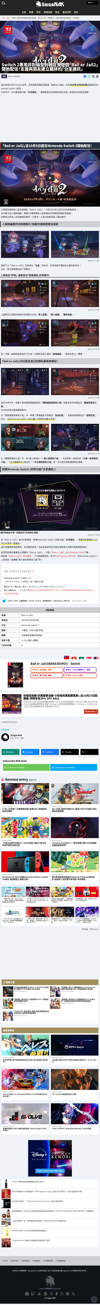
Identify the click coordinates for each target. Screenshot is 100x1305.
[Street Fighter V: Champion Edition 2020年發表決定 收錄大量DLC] (25, 1079)
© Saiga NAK (50, 1298)
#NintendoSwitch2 (72, 590)
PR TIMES (96, 260)
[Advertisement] (50, 119)
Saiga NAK (50, 4)
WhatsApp (10, 752)
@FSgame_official (66, 555)
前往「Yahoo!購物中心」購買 (79, 670)
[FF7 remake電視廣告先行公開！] (74, 1079)
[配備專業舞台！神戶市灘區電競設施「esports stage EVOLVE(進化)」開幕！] (25, 1113)
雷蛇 (86, 929)
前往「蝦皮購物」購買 (43, 670)
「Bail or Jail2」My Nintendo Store (67, 552)
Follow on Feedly (15, 767)
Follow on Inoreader (65, 767)
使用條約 (37, 1260)
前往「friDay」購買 (75, 675)
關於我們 (15, 1260)
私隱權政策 (49, 1260)
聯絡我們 (26, 1260)
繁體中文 (91, 3)
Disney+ (95, 929)
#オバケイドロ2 (57, 590)
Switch (6, 729)
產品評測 (67, 12)
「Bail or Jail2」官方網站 (19, 555)
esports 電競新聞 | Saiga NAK (50, 1288)
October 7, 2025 (80, 601)
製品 (57, 12)
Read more (90, 711)
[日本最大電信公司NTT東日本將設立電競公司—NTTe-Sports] (74, 1045)
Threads (68, 752)
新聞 (31, 12)
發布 (38, 12)
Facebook (49, 752)
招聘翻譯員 (61, 1260)
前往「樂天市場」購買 (43, 675)
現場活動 (48, 12)
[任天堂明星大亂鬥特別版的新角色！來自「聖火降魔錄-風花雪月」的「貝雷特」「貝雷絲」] (25, 1045)
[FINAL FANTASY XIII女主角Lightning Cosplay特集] (74, 1113)
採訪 (76, 12)
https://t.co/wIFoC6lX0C (40, 590)
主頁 (24, 12)
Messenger (29, 752)
